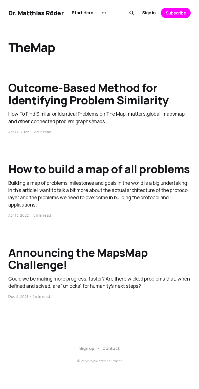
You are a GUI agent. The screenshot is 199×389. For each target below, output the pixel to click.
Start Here (82, 13)
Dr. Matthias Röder (35, 13)
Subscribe (176, 13)
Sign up (86, 348)
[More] (104, 13)
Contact (111, 348)
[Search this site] (132, 13)
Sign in (149, 13)
